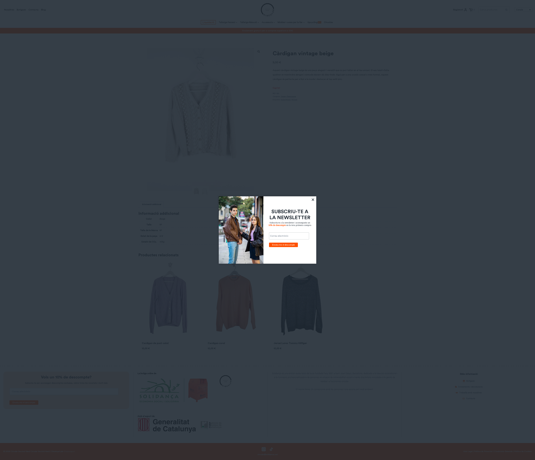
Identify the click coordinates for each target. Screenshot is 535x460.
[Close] (313, 199)
